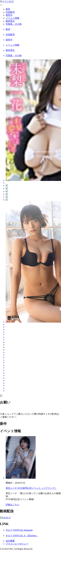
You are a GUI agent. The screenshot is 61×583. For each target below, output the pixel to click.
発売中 (9, 15)
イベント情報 (12, 18)
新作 (8, 9)
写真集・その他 (14, 24)
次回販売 (10, 12)
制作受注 (10, 21)
